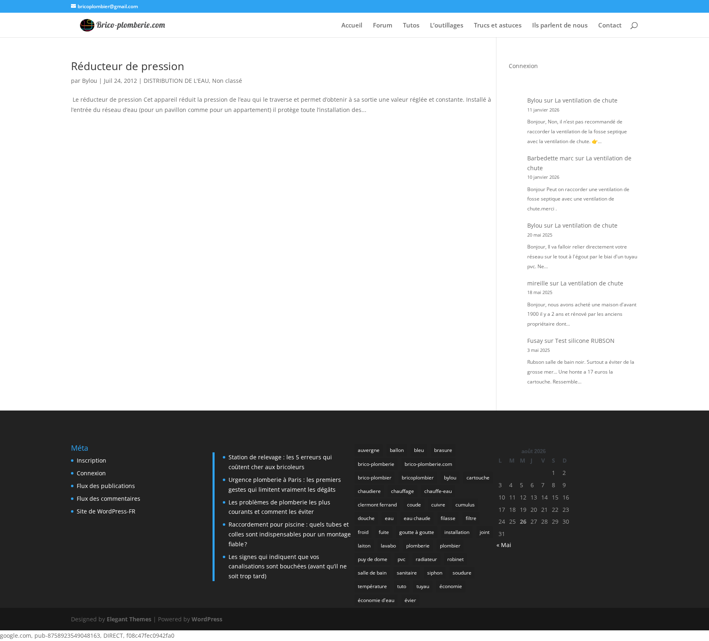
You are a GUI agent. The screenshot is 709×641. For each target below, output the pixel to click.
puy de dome (372, 559)
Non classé (227, 80)
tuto (401, 586)
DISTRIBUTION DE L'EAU (176, 80)
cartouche (478, 477)
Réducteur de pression (127, 66)
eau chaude (417, 518)
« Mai (503, 545)
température (372, 586)
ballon (397, 450)
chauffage (402, 491)
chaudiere (369, 491)
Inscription (91, 460)
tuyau (422, 586)
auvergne (369, 450)
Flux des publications (106, 486)
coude (414, 504)
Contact (610, 25)
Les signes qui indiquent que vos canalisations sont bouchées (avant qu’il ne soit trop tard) (288, 566)
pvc (401, 559)
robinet (455, 559)
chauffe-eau (438, 491)
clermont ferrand (377, 504)
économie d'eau (376, 600)
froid (363, 532)
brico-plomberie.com (428, 464)
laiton (364, 545)
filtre (471, 518)
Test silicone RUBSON (585, 340)
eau (389, 518)
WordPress (207, 619)
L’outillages (446, 25)
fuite (384, 532)
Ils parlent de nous (560, 25)
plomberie (418, 545)
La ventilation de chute (586, 100)
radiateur (426, 559)
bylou (450, 477)
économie (450, 586)
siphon (434, 572)
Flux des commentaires (108, 498)
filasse (448, 518)
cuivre (438, 504)
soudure (462, 572)
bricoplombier (418, 477)
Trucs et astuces (497, 25)
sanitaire (407, 572)
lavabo (388, 545)
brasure (443, 450)
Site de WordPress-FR (106, 511)
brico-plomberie (376, 464)
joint (484, 532)
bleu (419, 450)
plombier (450, 545)
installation (456, 532)
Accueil (351, 25)
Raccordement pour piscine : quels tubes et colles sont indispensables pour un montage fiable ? (290, 534)
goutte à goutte (416, 532)
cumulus (465, 504)
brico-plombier (374, 477)
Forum (382, 25)
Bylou (89, 80)
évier (410, 600)
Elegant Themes (129, 619)
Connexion (523, 66)
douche (366, 518)
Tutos (411, 25)
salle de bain (372, 572)
